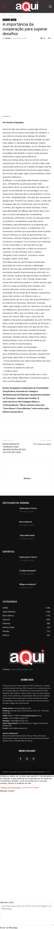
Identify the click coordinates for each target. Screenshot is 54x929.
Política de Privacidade (11, 787)
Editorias (12, 15)
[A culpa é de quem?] (10, 574)
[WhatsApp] (23, 44)
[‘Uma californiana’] (10, 539)
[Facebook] (5, 44)
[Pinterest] (17, 44)
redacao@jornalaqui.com (21, 669)
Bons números (25, 522)
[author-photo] (27, 475)
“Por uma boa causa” (42, 444)
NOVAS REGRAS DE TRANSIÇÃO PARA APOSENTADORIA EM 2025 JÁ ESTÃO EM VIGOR (14, 448)
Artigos (20, 15)
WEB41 (47, 772)
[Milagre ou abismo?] (10, 588)
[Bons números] (10, 526)
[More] (29, 44)
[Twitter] (11, 44)
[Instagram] (26, 758)
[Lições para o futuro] (10, 512)
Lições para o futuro (28, 508)
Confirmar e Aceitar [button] (30, 787)
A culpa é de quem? (27, 571)
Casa (4, 15)
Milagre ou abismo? (27, 584)
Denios (8, 38)
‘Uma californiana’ (27, 535)
